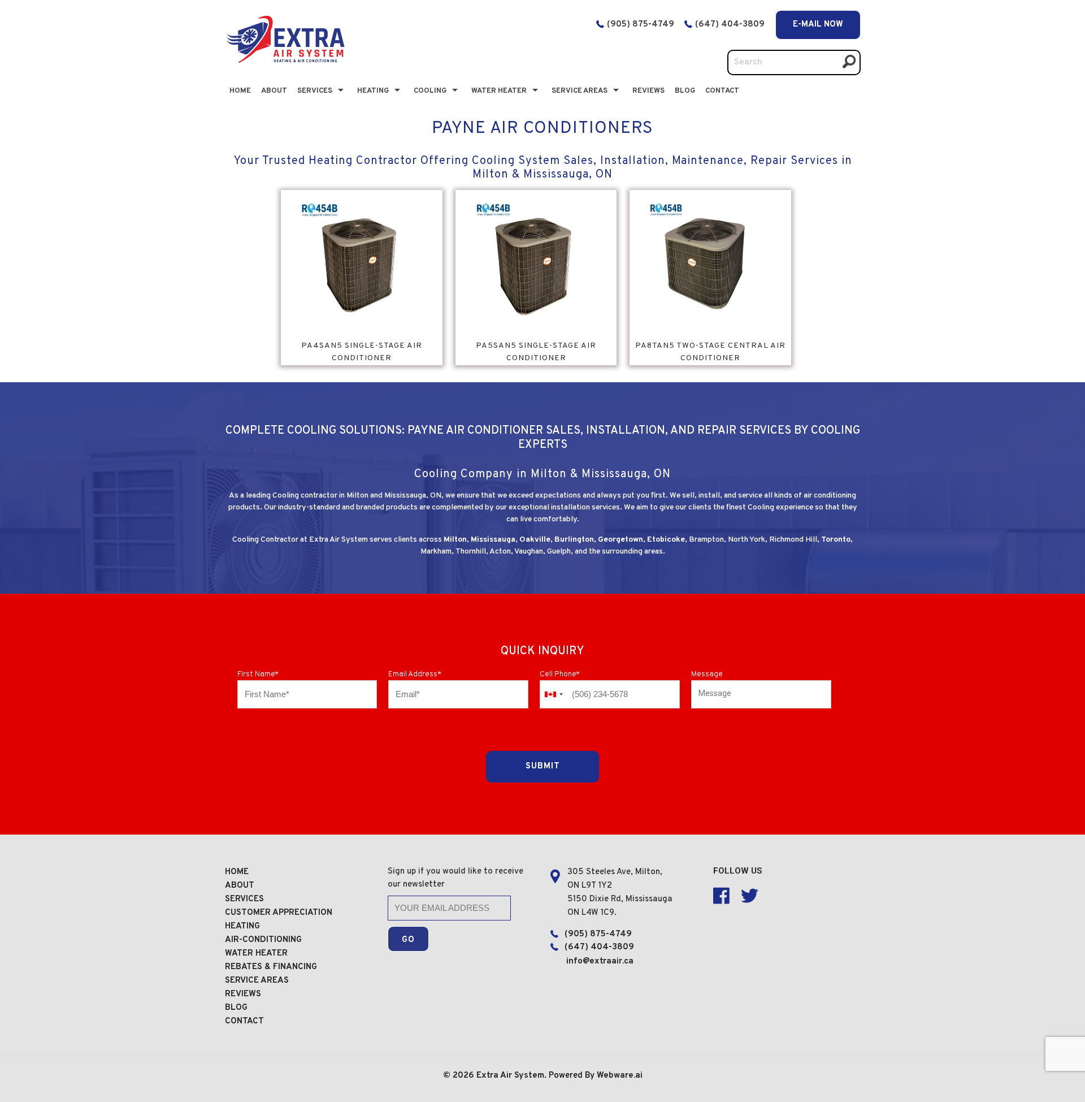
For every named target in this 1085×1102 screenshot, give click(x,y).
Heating (373, 91)
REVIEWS (243, 994)
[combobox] (553, 694)
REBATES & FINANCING (271, 967)
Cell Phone (560, 674)
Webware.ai (620, 1075)
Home (240, 91)
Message (707, 674)
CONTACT (722, 91)
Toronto (835, 539)
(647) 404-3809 (731, 24)
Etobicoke (666, 539)
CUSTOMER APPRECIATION (278, 912)
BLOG (685, 91)
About (274, 91)
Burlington (574, 539)
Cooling (430, 91)
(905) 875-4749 (640, 24)
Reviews (648, 91)
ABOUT (239, 885)
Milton (455, 539)
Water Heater (499, 91)
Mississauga (493, 539)
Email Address (414, 674)
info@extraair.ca (599, 961)
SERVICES (244, 899)
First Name (258, 674)
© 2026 (459, 1075)
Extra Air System (510, 1075)
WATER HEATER (256, 953)
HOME (237, 872)
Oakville (534, 539)
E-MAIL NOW (818, 24)
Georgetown (620, 539)
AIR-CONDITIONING (263, 940)
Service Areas (579, 91)
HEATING (242, 926)
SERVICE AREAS (257, 980)
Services (314, 91)
